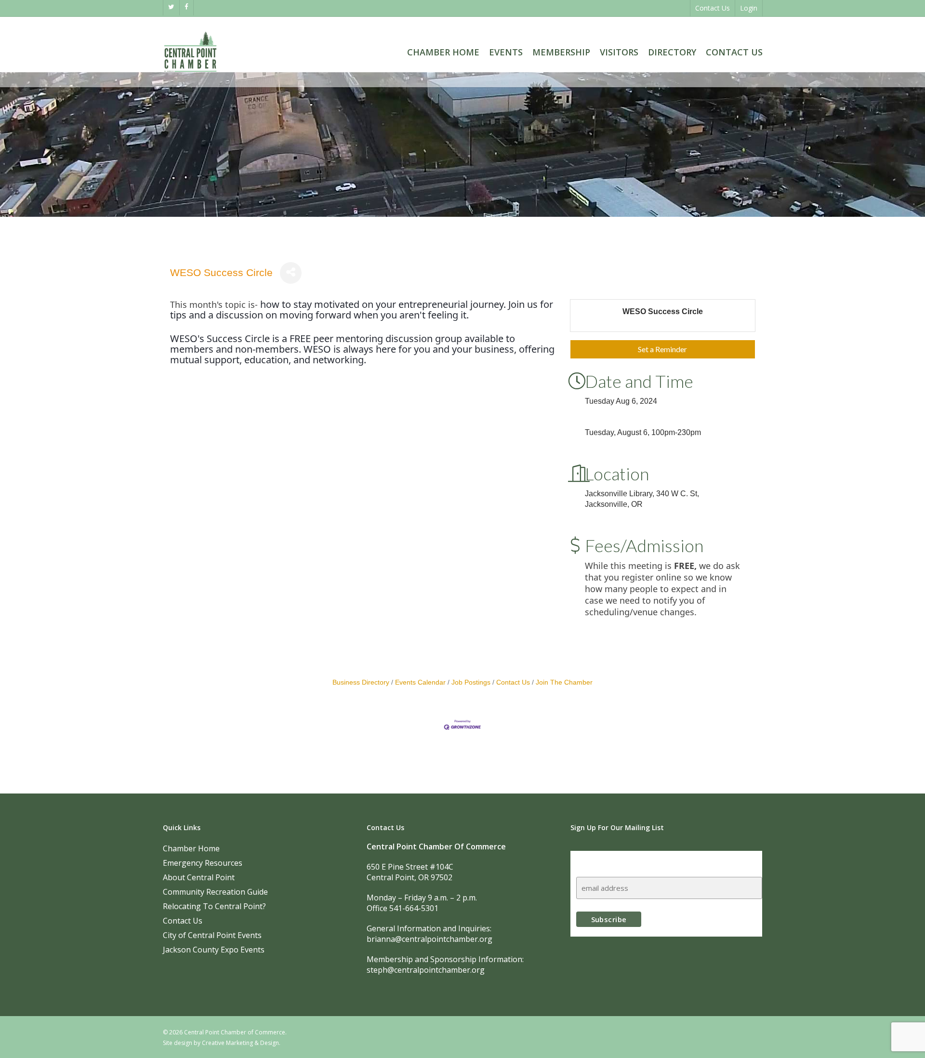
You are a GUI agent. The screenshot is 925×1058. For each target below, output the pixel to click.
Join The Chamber (564, 682)
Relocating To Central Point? (214, 906)
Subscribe (595, 860)
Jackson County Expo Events (213, 949)
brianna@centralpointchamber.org (429, 939)
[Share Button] (291, 273)
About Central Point (199, 877)
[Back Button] (173, 241)
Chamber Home (191, 848)
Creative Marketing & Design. (241, 1043)
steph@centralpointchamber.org (426, 970)
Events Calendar (420, 682)
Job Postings (470, 682)
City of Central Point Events (212, 935)
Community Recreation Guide (215, 891)
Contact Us (513, 682)
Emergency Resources (202, 863)
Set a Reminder (662, 349)
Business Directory (360, 682)
